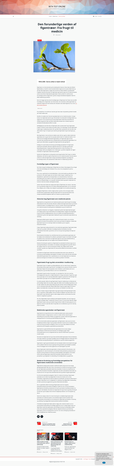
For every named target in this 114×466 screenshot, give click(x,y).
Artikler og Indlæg (61, 16)
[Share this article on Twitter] (41, 416)
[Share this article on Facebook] (38, 416)
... (40, 449)
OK (103, 462)
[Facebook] (93, 16)
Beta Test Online (57, 6)
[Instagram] (96, 16)
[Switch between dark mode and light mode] (99, 16)
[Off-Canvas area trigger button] (13, 16)
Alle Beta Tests (55, 16)
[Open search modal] (100, 16)
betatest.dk (39, 452)
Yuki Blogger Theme (87, 459)
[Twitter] (95, 16)
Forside (50, 16)
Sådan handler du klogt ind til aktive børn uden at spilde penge (43, 443)
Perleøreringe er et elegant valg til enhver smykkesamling (70, 443)
